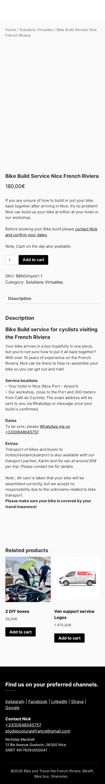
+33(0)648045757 (23, 724)
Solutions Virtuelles (36, 30)
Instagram (14, 701)
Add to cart (33, 260)
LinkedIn (59, 701)
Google (12, 707)
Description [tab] (19, 298)
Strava (77, 701)
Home (10, 30)
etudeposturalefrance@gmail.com (37, 731)
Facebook (37, 701)
